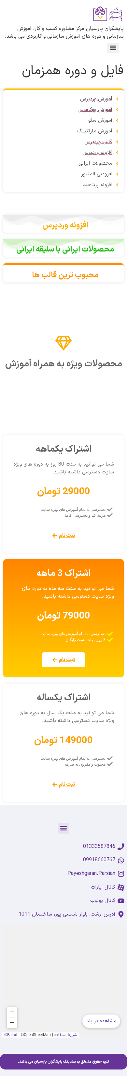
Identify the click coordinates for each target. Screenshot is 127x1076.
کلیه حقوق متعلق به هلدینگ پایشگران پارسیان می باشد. (63, 1062)
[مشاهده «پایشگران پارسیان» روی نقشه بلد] (63, 981)
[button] (63, 828)
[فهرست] (113, 48)
